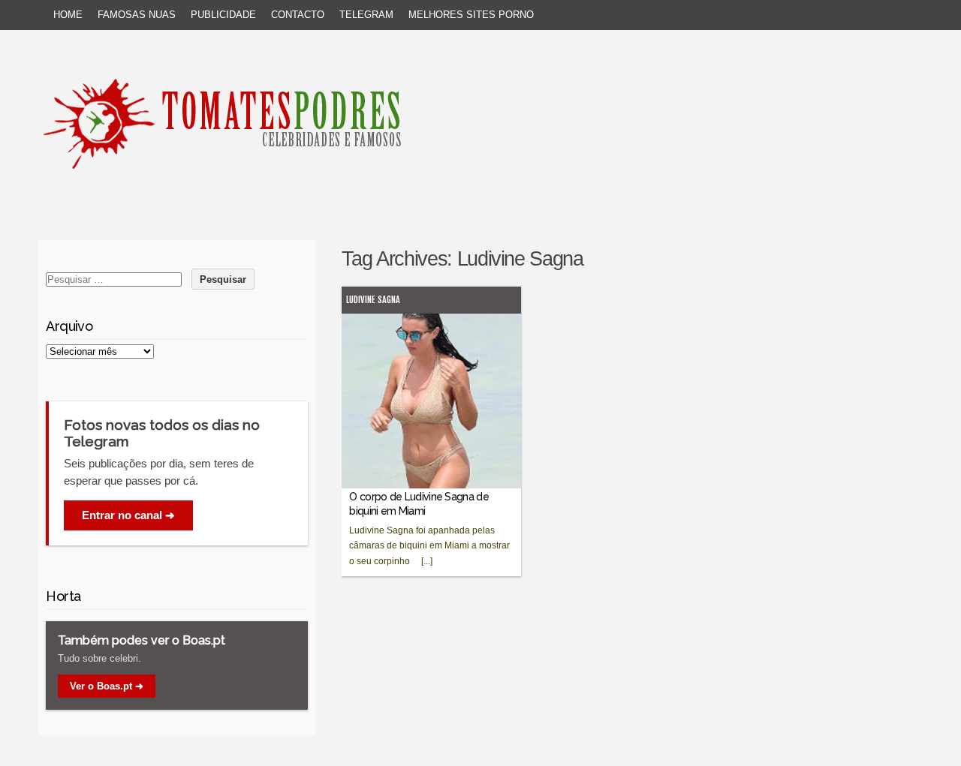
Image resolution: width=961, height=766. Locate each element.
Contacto (297, 14)
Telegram (366, 14)
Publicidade (223, 14)
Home (68, 14)
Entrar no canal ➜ (128, 515)
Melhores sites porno (471, 14)
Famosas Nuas (137, 14)
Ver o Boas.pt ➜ (106, 686)
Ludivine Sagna (373, 299)
